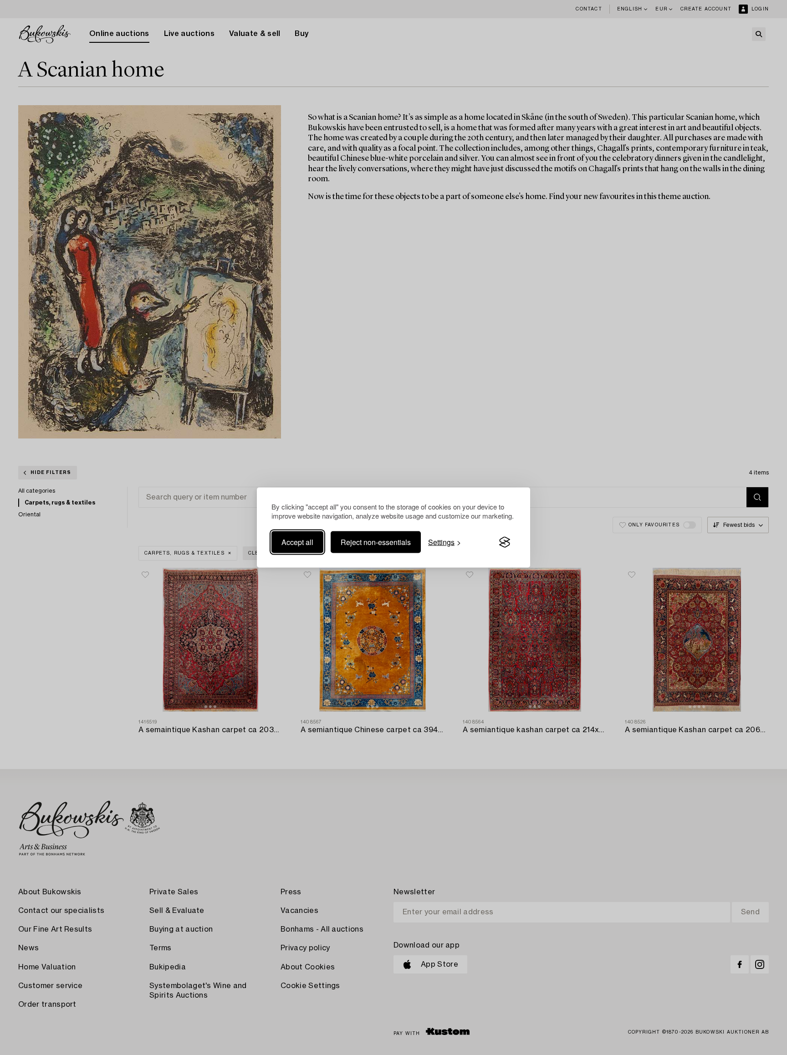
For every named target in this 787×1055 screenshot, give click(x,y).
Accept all (297, 542)
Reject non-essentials (376, 542)
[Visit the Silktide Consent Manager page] (505, 542)
